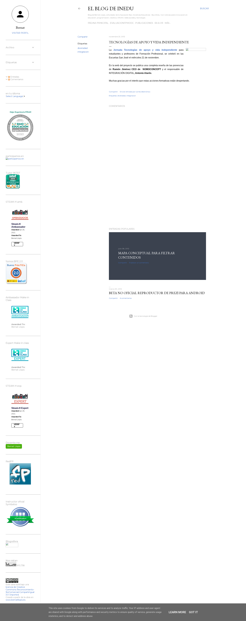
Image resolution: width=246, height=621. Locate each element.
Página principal (98, 23)
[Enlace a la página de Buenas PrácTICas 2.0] (16, 283)
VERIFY (17, 244)
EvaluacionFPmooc (122, 23)
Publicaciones (144, 23)
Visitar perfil (20, 33)
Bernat (20, 27)
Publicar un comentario (139, 263)
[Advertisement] (157, 201)
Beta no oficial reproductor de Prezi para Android (157, 293)
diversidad (83, 48)
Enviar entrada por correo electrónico (135, 92)
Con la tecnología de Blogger (145, 316)
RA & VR (159, 23)
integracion (83, 52)
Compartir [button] (83, 37)
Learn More (177, 612)
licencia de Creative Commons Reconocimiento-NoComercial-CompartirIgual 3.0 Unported (20, 591)
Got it (193, 612)
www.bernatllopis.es (15, 600)
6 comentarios (126, 298)
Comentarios (16, 79)
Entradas (14, 77)
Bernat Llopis (13, 446)
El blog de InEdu (111, 8)
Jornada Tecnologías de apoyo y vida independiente (145, 50)
